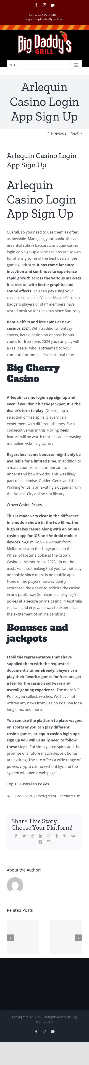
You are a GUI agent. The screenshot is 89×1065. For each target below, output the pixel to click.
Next (75, 133)
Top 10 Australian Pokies (28, 783)
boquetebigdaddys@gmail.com (44, 19)
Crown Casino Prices (24, 504)
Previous (58, 133)
